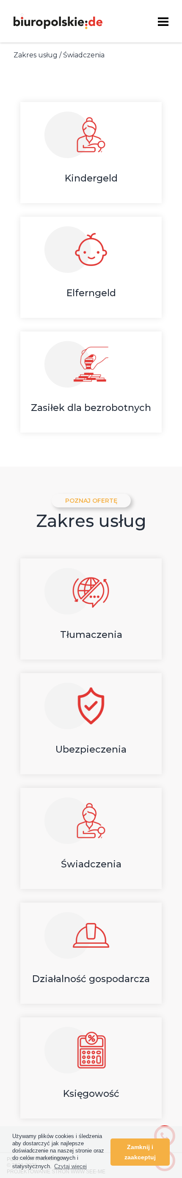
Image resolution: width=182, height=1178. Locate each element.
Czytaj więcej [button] (70, 1166)
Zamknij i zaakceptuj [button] (140, 1152)
